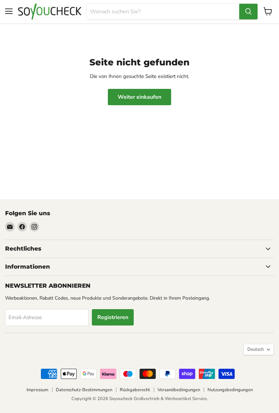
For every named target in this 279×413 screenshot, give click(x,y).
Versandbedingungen (179, 390)
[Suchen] (248, 11)
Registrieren (112, 317)
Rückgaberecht (135, 390)
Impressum (37, 390)
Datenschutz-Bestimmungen (84, 390)
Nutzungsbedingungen (230, 390)
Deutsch (255, 349)
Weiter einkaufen (139, 97)
